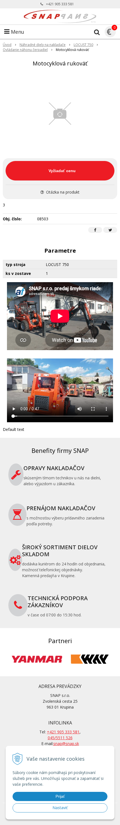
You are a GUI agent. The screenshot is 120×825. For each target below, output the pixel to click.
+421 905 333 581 (60, 4)
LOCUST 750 (83, 44)
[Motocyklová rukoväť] (60, 113)
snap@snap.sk (66, 743)
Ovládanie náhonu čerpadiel (25, 49)
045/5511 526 (60, 737)
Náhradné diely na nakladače (43, 44)
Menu (16, 31)
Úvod (7, 44)
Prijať (60, 796)
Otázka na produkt (62, 192)
